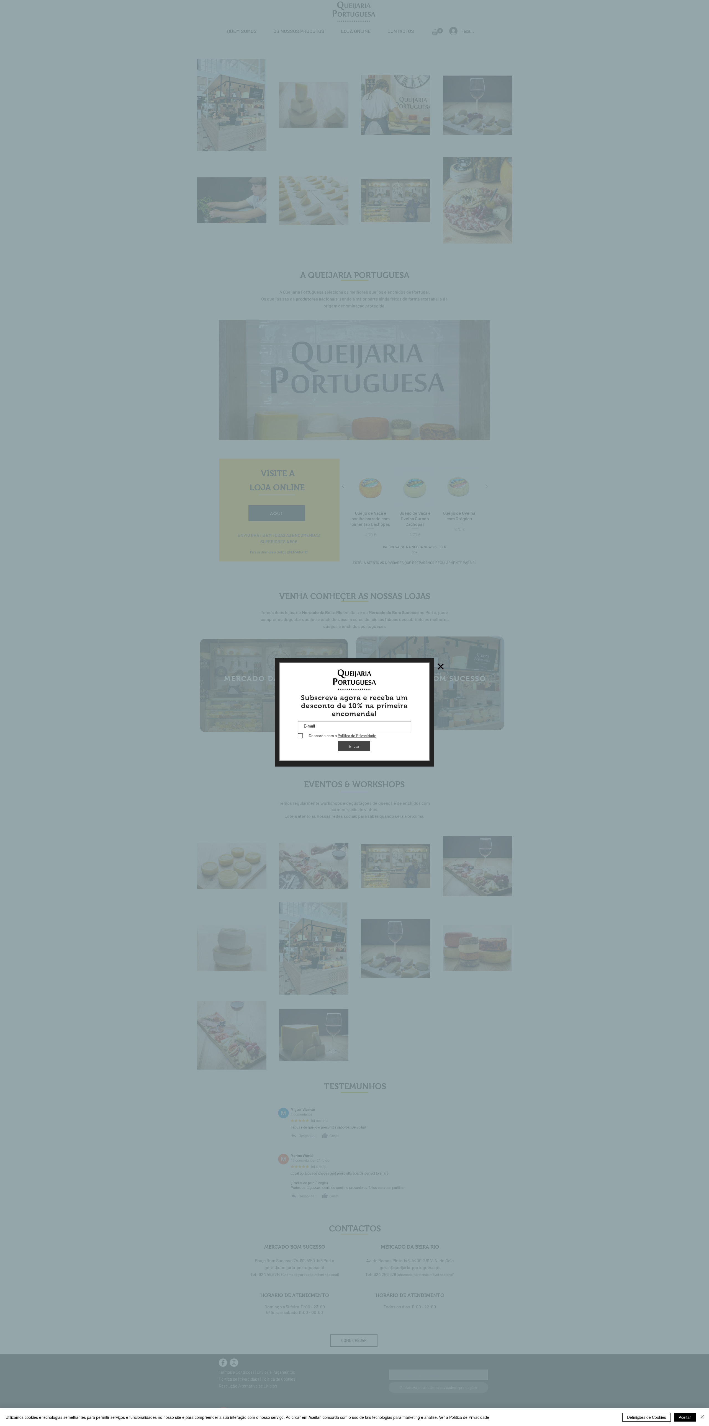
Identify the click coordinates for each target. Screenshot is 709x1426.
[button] (440, 666)
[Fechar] (702, 1417)
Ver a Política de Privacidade (464, 1417)
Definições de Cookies (646, 1417)
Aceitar (685, 1417)
